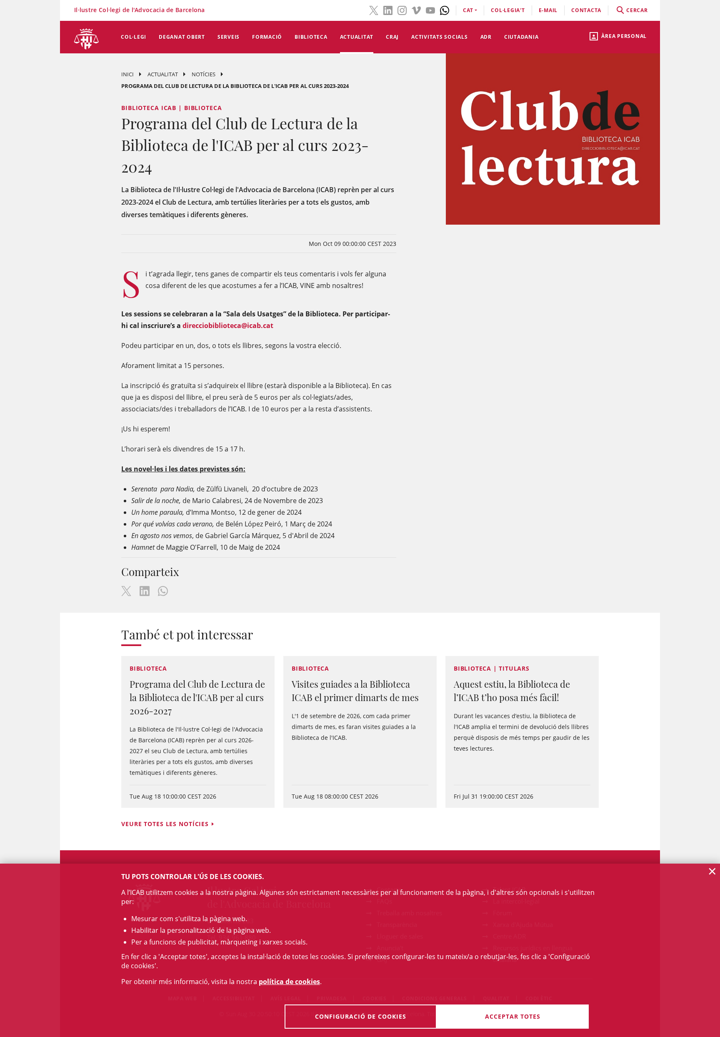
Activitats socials (439, 36)
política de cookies (289, 981)
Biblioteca (311, 36)
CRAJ (392, 36)
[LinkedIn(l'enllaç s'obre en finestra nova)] (387, 9)
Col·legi (133, 36)
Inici (127, 74)
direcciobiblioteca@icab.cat (227, 325)
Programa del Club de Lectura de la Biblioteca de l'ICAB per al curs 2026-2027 (197, 697)
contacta (586, 10)
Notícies (203, 74)
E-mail (548, 10)
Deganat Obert (182, 36)
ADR (486, 36)
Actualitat (357, 36)
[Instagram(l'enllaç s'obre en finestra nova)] (402, 9)
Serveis (229, 36)
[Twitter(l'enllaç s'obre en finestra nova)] (373, 9)
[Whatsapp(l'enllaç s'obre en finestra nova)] (444, 9)
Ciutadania (521, 36)
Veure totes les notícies (165, 824)
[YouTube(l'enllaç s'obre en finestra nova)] (430, 9)
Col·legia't (508, 10)
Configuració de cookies (360, 1016)
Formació (267, 36)
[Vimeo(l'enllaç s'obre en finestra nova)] (416, 9)
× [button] (712, 871)
